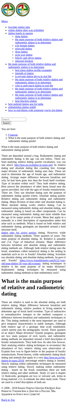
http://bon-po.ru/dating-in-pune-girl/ (33, 164)
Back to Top (8, 399)
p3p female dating (25, 45)
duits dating (21, 36)
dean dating (21, 51)
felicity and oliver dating (28, 57)
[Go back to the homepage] (15, 15)
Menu (4, 21)
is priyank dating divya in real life (33, 76)
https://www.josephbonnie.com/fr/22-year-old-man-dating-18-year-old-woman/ (33, 262)
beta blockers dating (26, 101)
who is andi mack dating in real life (34, 85)
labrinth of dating (24, 73)
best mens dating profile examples (33, 70)
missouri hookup (24, 61)
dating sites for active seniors (18, 232)
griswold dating (23, 48)
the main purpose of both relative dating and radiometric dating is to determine (39, 41)
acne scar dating (23, 54)
